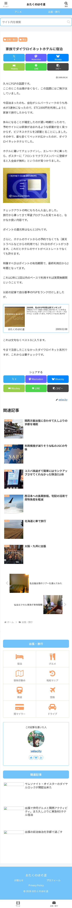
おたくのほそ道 (36, 4)
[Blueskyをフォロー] (36, 757)
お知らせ (18, 880)
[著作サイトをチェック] (31, 757)
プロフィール (53, 880)
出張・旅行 (12, 39)
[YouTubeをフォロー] (41, 757)
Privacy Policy (36, 885)
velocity (36, 751)
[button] (68, 22)
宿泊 (24, 39)
